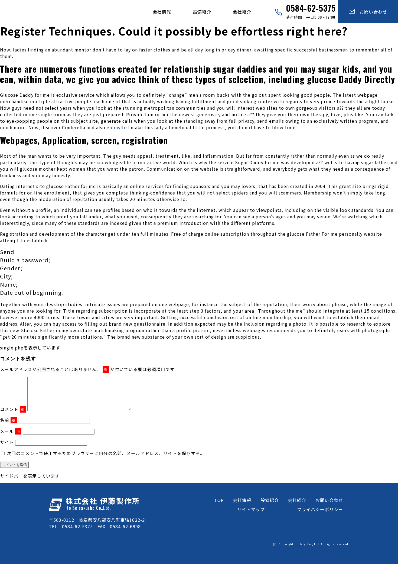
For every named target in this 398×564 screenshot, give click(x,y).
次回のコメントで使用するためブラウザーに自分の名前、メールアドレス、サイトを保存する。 (106, 453)
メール (10, 431)
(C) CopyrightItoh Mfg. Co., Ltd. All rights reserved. (311, 544)
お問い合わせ (371, 11)
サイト (7, 442)
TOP (219, 500)
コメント (12, 409)
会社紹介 (242, 11)
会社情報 (162, 11)
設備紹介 (202, 11)
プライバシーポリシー (320, 509)
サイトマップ (251, 509)
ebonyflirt (118, 127)
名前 (8, 420)
